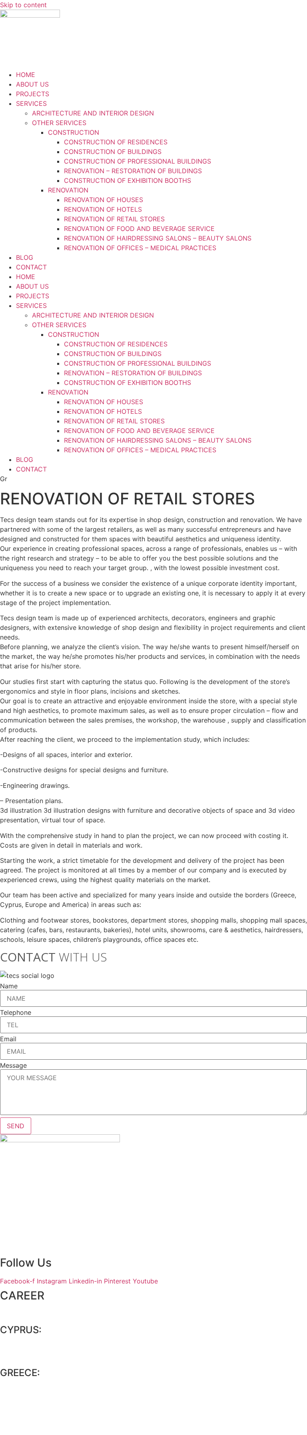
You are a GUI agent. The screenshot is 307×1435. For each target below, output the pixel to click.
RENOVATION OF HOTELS (103, 209)
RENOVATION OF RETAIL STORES (114, 219)
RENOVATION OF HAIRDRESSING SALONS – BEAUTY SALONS (157, 238)
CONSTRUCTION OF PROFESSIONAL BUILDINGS (137, 161)
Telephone (15, 1012)
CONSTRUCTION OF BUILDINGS (112, 152)
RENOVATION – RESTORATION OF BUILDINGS (133, 171)
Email (8, 1039)
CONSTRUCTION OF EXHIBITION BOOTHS (127, 180)
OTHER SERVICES (59, 123)
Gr (3, 479)
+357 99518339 (36, 1356)
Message (13, 1065)
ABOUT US (32, 84)
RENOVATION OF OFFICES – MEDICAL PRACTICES (140, 248)
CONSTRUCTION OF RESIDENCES (115, 142)
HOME (25, 75)
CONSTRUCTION (73, 132)
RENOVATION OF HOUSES (103, 200)
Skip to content (23, 5)
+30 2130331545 (38, 1400)
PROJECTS (32, 94)
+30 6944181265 (38, 1425)
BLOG (24, 257)
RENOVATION (68, 190)
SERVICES (31, 103)
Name (9, 986)
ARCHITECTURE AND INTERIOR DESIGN (93, 113)
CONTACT (31, 267)
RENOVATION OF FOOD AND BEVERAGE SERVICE (139, 229)
